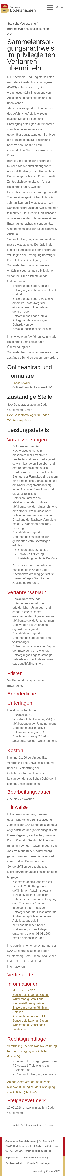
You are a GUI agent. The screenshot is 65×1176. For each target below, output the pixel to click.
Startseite (13, 23)
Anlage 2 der (15, 1081)
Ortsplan (49, 1125)
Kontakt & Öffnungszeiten (26, 1125)
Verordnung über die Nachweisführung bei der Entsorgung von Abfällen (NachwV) (32, 1051)
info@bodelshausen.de (38, 1150)
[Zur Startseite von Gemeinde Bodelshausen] (18, 13)
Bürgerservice (16, 28)
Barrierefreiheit (13, 1163)
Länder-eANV (21, 383)
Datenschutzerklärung (35, 1157)
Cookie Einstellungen (39, 1163)
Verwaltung (28, 23)
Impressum (11, 1157)
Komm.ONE (53, 1171)
